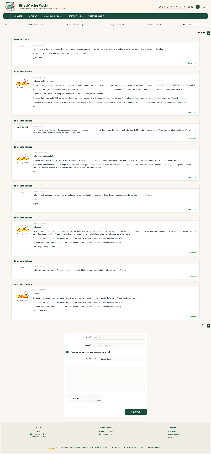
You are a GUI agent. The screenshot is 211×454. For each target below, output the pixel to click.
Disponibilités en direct (38, 434)
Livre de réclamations (172, 441)
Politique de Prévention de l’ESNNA (150, 447)
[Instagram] (105, 437)
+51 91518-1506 (173, 434)
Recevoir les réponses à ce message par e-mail (90, 352)
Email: (88, 345)
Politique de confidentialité (111, 447)
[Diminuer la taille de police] (192, 6)
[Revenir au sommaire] (7, 16)
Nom (88, 337)
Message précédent (116, 25)
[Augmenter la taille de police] (189, 6)
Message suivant (152, 25)
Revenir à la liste (37, 25)
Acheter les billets (38, 437)
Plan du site (81, 447)
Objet (88, 359)
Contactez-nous (172, 431)
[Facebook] (103, 437)
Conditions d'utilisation (93, 447)
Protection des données (129, 447)
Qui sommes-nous (105, 434)
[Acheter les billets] (203, 7)
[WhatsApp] (108, 437)
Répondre (193, 63)
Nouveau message (76, 25)
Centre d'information (105, 431)
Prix (38, 431)
